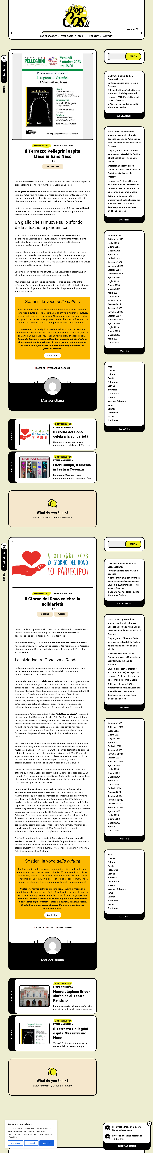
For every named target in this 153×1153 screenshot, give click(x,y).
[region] (31, 1134)
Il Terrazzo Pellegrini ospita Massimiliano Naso (70, 1033)
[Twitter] (4, 70)
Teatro (111, 416)
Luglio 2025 (113, 243)
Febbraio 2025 (114, 258)
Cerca (133, 56)
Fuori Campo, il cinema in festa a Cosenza (72, 467)
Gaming (111, 386)
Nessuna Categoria (117, 401)
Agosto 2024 (114, 277)
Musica (111, 397)
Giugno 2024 (114, 285)
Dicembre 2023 (115, 308)
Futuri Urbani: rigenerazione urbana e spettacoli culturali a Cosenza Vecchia (122, 135)
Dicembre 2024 (115, 262)
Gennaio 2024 (114, 304)
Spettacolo (113, 412)
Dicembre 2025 (115, 235)
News (110, 405)
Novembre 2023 (115, 312)
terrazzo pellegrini (59, 368)
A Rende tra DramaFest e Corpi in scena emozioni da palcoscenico (124, 92)
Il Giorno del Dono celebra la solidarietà (70, 434)
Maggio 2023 (114, 335)
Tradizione (113, 420)
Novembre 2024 (115, 266)
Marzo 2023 (113, 342)
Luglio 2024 (113, 281)
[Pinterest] (4, 75)
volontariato (64, 927)
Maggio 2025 (114, 250)
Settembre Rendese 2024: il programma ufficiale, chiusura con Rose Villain (124, 200)
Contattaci (52, 355)
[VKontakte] (4, 79)
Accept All (47, 1143)
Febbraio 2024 (114, 300)
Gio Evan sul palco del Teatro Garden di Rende (122, 77)
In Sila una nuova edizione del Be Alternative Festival (123, 106)
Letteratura (53, 166)
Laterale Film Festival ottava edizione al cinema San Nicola (124, 158)
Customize (15, 1143)
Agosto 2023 (114, 323)
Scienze (111, 409)
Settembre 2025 (115, 239)
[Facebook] (4, 66)
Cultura (111, 374)
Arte (110, 366)
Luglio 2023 (113, 327)
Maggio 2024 (114, 289)
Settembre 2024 (115, 273)
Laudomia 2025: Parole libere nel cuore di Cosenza (123, 99)
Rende (50, 927)
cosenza (40, 368)
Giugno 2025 (114, 247)
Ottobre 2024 (114, 270)
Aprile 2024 (113, 293)
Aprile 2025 (113, 254)
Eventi (111, 378)
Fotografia (113, 382)
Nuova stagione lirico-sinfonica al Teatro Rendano (71, 996)
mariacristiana (64, 145)
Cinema (111, 370)
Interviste (112, 389)
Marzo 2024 (113, 296)
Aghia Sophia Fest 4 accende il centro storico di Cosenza (124, 142)
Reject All (31, 1143)
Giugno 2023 (114, 331)
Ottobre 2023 (114, 315)
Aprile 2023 (113, 338)
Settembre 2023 (115, 319)
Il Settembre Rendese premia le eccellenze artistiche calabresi (122, 207)
